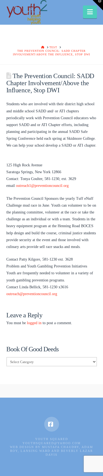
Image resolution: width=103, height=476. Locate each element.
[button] (90, 11)
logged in (34, 323)
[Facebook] (51, 424)
